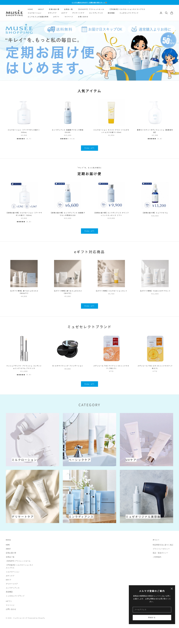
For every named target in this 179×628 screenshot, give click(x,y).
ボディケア (52, 13)
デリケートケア (78, 13)
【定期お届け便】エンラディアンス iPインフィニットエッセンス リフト (111, 214)
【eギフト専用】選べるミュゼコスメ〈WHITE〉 (67, 292)
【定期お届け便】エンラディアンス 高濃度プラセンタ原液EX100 (67, 214)
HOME (30, 9)
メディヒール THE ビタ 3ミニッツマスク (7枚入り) (155, 367)
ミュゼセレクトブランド (129, 13)
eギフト (56, 17)
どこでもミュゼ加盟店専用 (38, 17)
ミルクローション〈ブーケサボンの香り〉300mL (24, 131)
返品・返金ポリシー (160, 553)
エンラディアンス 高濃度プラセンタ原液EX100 (67, 131)
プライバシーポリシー (161, 549)
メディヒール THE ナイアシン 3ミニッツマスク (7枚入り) (111, 367)
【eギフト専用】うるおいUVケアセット (155, 291)
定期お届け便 (54, 9)
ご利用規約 (157, 557)
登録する (152, 617)
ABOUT (41, 9)
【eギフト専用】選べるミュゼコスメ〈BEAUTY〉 (24, 292)
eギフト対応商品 (89, 251)
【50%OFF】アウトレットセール (91, 9)
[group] (89, 51)
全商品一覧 (68, 9)
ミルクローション (35, 13)
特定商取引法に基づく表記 (163, 545)
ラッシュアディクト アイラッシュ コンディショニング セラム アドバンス (24, 367)
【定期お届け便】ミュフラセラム (155, 213)
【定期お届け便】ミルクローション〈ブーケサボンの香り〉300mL (24, 214)
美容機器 (111, 13)
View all (90, 148)
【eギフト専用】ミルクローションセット (111, 291)
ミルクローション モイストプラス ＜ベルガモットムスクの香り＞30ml (111, 131)
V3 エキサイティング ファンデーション (67, 366)
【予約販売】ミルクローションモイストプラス (127, 9)
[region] (89, 51)
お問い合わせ (83, 17)
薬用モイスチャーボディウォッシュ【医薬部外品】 (155, 131)
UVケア (64, 13)
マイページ (69, 17)
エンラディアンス (96, 13)
